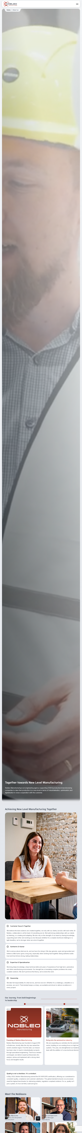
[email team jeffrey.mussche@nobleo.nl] (38, 1118)
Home (8, 10)
